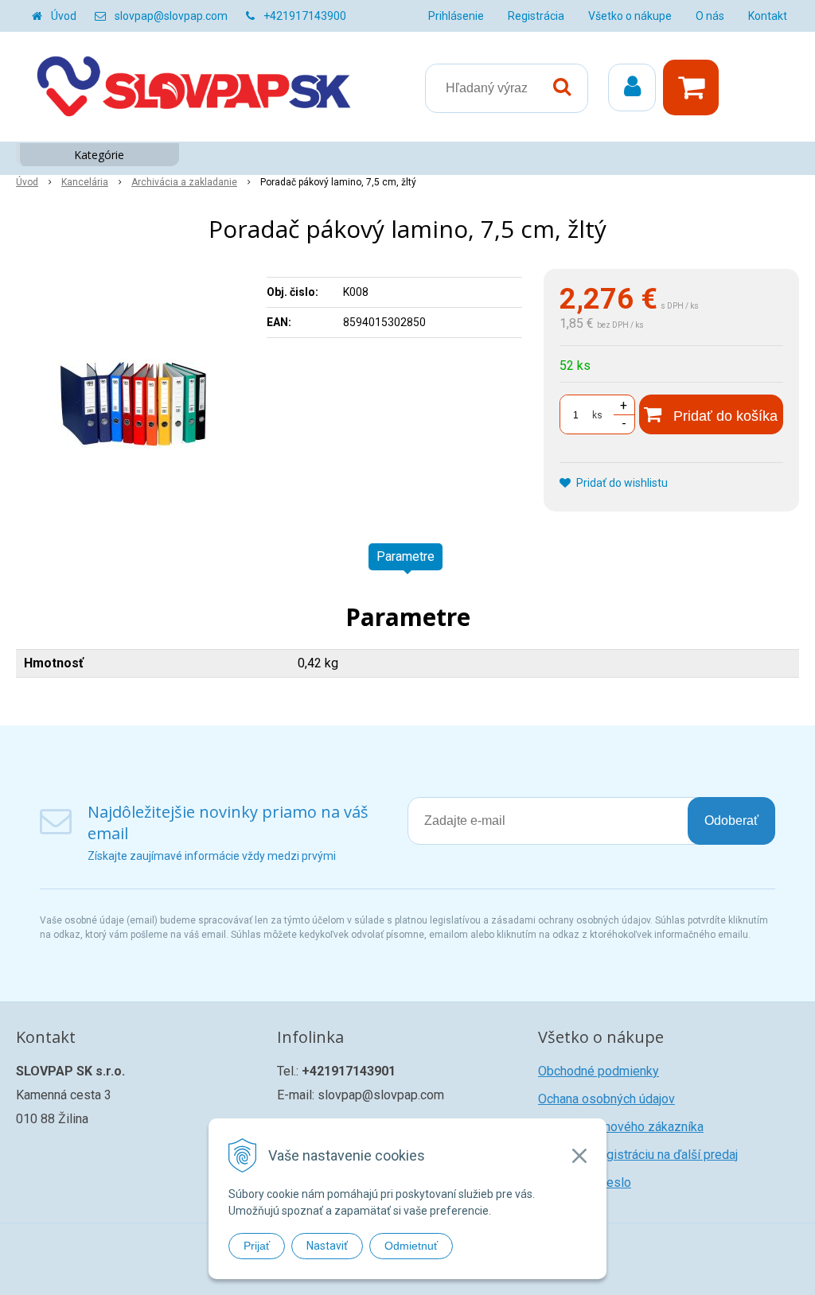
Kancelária (84, 182)
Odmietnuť (411, 1245)
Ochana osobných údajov (606, 1098)
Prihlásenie (456, 16)
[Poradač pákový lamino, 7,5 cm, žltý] (133, 388)
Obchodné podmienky (598, 1071)
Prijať (257, 1245)
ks (597, 415)
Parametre (405, 556)
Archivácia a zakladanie (184, 182)
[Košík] (695, 87)
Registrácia (536, 16)
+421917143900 (304, 16)
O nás (710, 16)
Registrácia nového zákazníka (621, 1126)
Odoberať (731, 820)
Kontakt (767, 16)
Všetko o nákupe (630, 16)
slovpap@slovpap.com (171, 16)
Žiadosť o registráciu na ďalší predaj (638, 1154)
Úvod (63, 16)
